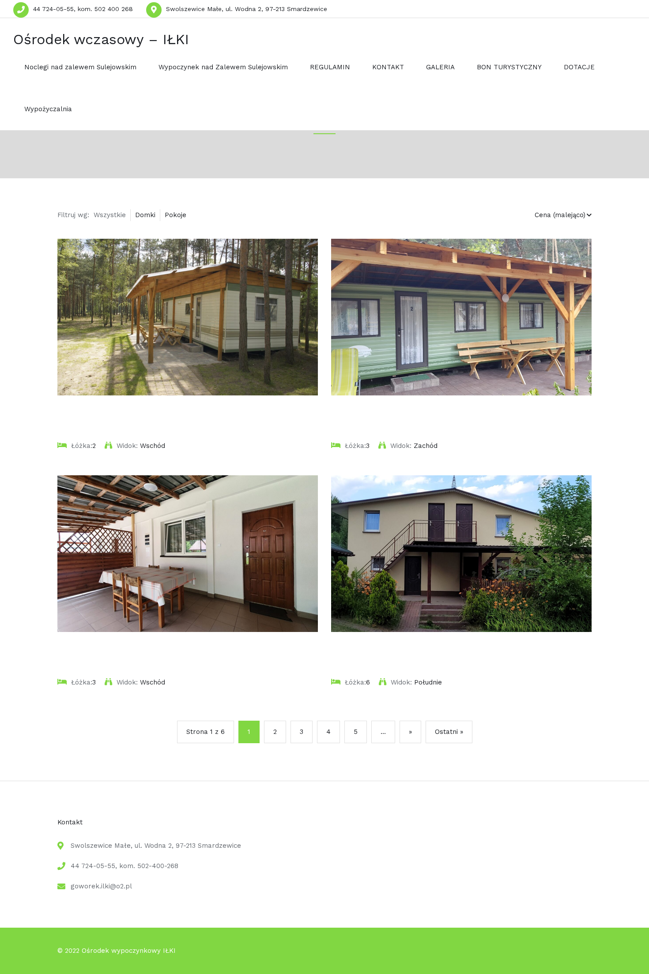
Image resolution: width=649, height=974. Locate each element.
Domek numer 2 (365, 412)
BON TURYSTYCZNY (509, 67)
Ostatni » (449, 732)
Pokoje (175, 215)
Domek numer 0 (91, 412)
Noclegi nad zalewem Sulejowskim (80, 67)
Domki (145, 215)
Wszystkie (110, 215)
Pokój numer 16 (363, 648)
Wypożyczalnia (48, 109)
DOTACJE (579, 67)
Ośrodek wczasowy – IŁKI (101, 39)
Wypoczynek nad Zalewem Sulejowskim (223, 67)
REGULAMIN (330, 67)
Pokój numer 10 (90, 648)
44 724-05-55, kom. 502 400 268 (83, 8)
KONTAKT (388, 67)
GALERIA (440, 67)
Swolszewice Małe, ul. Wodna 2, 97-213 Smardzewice (246, 8)
